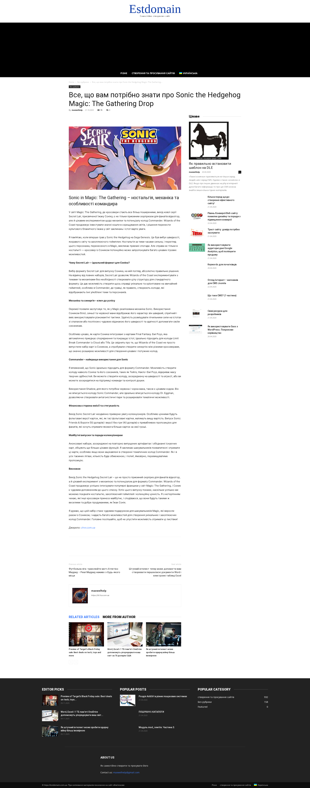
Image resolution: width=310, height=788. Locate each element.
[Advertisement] (155, 45)
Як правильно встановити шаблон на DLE (210, 166)
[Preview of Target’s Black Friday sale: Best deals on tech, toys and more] (86, 634)
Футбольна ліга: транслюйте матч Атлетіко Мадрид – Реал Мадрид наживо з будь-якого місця (94, 572)
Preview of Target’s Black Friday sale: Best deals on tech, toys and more (85, 652)
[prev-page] (71, 662)
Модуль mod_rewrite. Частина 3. (157, 727)
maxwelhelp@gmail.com (126, 772)
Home (71, 82)
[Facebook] (72, 117)
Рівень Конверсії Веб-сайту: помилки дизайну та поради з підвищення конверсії (224, 216)
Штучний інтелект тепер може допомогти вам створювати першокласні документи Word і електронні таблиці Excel (155, 572)
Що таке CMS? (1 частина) (222, 295)
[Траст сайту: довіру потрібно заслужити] (197, 232)
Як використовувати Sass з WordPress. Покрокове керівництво (223, 329)
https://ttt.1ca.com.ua (100, 595)
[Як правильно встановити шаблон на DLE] (215, 141)
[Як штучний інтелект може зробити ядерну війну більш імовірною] (163, 634)
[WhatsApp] (94, 117)
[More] (101, 117)
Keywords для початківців (222, 264)
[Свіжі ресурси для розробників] (197, 313)
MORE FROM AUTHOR (119, 617)
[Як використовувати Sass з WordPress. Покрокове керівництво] (195, 330)
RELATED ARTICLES (84, 617)
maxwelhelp (77, 110)
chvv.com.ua (88, 527)
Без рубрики (83, 82)
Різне (123, 73)
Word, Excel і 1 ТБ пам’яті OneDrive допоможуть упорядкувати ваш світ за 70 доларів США (124, 652)
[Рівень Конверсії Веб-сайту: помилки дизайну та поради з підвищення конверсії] (197, 216)
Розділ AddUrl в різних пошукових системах (163, 696)
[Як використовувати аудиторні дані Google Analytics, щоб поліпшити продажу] (197, 247)
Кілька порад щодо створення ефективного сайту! (221, 200)
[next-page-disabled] (76, 662)
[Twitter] (79, 117)
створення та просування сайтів (153, 73)
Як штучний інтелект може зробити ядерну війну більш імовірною (160, 652)
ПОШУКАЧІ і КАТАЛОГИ (151, 712)
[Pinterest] (87, 117)
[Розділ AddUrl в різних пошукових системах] (127, 700)
